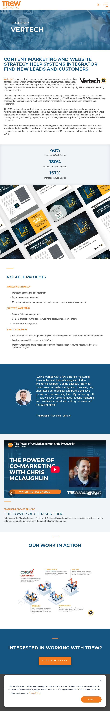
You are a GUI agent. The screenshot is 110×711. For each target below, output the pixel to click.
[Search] (98, 5)
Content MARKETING (18, 308)
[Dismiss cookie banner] (101, 681)
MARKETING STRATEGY (18, 286)
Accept (91, 699)
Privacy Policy (34, 693)
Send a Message (55, 661)
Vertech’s (8, 79)
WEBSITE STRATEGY (17, 329)
